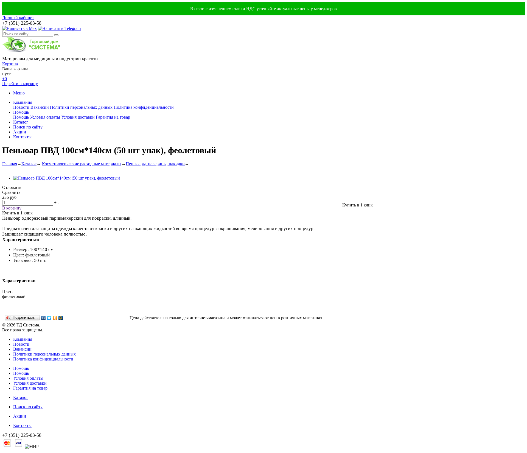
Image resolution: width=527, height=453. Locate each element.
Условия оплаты (45, 117)
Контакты (22, 137)
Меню (19, 93)
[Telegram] (59, 28)
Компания (22, 102)
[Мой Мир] (61, 317)
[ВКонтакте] (43, 317)
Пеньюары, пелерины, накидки (155, 163)
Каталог (20, 122)
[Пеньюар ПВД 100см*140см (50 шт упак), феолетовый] (66, 178)
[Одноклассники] (55, 317)
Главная (9, 163)
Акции (19, 132)
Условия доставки (78, 117)
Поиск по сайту (28, 127)
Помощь (21, 112)
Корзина (10, 63)
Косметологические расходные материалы (81, 163)
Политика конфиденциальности (144, 107)
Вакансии (39, 107)
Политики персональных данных (81, 107)
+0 (4, 78)
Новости (21, 107)
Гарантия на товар (113, 117)
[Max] (19, 28)
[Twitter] (49, 317)
